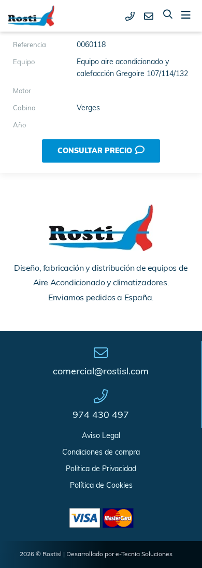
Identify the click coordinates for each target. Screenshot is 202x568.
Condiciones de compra (101, 453)
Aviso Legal (101, 436)
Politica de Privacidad (101, 469)
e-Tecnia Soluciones (144, 554)
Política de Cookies (101, 486)
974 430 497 (101, 415)
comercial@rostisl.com (101, 372)
